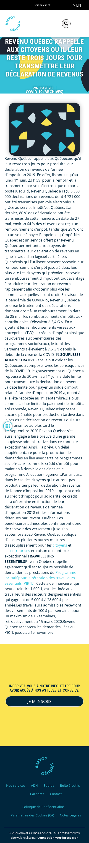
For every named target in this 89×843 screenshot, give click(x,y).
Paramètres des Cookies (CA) (32, 815)
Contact (56, 794)
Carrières (37, 794)
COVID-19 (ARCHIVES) (44, 91)
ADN (34, 785)
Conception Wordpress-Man (58, 838)
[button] (79, 23)
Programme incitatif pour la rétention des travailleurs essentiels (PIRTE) (40, 578)
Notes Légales (70, 815)
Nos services (15, 785)
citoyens (60, 545)
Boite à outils (70, 785)
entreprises (20, 550)
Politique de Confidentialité (43, 807)
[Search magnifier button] (66, 23)
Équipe (49, 785)
